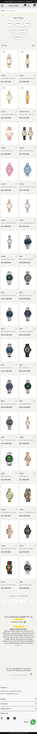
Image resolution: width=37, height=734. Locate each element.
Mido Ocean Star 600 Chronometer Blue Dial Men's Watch (26, 259)
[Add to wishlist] (16, 75)
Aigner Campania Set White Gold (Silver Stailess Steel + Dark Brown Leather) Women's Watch (26, 151)
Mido (21, 256)
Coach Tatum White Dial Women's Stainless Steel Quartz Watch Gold (9, 115)
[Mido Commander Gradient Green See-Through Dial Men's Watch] (27, 387)
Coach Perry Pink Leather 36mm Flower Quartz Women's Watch (8, 151)
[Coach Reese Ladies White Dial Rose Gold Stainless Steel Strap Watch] (9, 61)
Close (35, 1)
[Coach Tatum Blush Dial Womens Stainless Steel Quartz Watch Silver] (27, 206)
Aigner (21, 148)
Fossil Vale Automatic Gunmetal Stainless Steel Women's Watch (27, 549)
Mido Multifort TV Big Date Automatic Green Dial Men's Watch (8, 295)
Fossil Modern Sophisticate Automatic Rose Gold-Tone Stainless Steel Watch (26, 476)
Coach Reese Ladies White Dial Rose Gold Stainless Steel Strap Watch (8, 78)
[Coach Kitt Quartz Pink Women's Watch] (9, 170)
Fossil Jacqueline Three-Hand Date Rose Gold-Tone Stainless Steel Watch (9, 549)
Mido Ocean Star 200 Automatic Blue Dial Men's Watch (8, 332)
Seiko (3, 473)
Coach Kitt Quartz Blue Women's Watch (26, 187)
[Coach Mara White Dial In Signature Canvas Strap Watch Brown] (27, 61)
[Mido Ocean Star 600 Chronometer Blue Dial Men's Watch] (27, 242)
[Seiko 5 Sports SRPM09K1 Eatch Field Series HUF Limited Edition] (9, 459)
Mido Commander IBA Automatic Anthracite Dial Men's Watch (9, 440)
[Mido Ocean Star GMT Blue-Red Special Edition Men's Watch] (9, 387)
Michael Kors (24, 111)
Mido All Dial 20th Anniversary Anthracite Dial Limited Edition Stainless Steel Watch (26, 295)
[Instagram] (8, 718)
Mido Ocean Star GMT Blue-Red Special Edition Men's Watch (9, 404)
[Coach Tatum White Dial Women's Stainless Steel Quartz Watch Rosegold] (9, 206)
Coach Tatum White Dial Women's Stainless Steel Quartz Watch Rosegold (9, 223)
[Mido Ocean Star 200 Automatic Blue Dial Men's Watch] (9, 314)
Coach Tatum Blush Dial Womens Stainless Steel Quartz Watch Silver (27, 223)
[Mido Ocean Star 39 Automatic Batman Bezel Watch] (27, 314)
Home (3, 10)
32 (27, 601)
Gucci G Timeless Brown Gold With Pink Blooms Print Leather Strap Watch (27, 513)
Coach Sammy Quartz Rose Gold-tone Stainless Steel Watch (26, 440)
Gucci (21, 509)
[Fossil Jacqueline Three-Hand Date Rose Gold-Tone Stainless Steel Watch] (9, 531)
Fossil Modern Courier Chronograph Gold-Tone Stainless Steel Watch (9, 513)
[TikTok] (14, 718)
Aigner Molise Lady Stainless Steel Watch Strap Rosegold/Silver (8, 259)
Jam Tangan (10, 10)
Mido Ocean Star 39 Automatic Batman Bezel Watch (27, 332)
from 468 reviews (17, 622)
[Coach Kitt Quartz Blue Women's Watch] (27, 170)
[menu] (2, 6)
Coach (3, 75)
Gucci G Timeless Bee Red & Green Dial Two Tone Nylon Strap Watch (9, 585)
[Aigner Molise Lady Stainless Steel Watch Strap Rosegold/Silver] (9, 242)
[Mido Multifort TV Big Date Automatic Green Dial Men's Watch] (9, 278)
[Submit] (30, 674)
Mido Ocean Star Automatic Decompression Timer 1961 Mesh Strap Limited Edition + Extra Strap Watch (27, 368)
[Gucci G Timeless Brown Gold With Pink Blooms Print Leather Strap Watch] (27, 495)
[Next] (33, 601)
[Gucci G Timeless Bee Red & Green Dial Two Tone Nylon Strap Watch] (9, 568)
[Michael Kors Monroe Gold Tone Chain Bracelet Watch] (27, 97)
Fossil (21, 473)
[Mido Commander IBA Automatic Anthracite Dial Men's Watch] (9, 423)
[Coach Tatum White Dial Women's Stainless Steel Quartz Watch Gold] (9, 97)
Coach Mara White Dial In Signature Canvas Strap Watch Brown (27, 78)
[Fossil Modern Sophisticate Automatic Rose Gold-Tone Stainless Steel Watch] (27, 459)
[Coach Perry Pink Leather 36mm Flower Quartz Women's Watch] (9, 133)
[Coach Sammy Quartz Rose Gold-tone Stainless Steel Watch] (27, 423)
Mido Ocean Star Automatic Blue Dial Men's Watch (7, 368)
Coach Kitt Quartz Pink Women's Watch (8, 187)
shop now (29, 1)
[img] (18, 619)
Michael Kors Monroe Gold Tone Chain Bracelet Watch (26, 115)
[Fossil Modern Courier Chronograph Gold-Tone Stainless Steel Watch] (9, 495)
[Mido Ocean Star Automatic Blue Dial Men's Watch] (9, 350)
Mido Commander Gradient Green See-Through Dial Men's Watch (26, 404)
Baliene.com (24, 733)
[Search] (29, 6)
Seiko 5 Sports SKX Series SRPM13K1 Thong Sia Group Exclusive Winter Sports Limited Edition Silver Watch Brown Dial (27, 585)
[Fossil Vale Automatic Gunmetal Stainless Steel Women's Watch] (27, 531)
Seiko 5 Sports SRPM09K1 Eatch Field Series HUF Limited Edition (8, 476)
